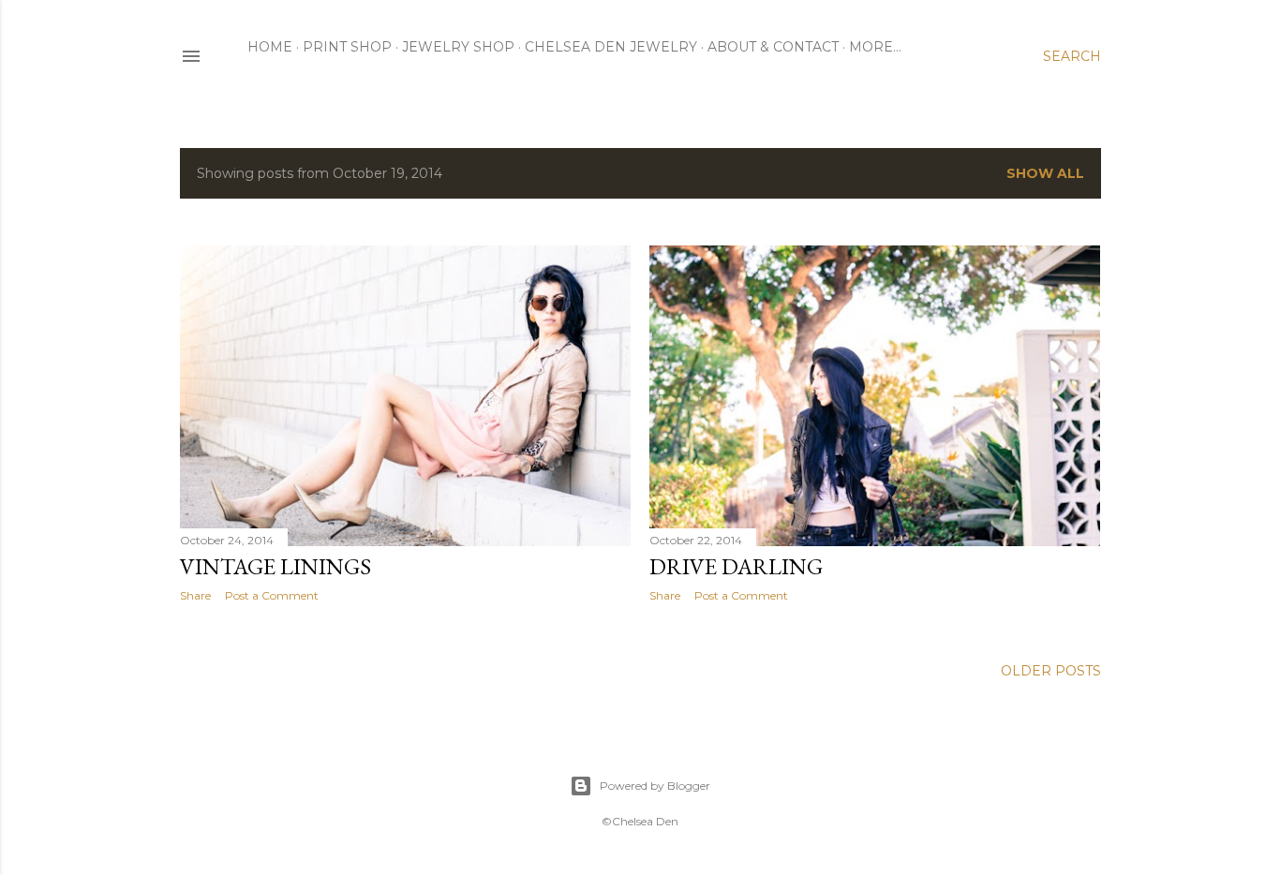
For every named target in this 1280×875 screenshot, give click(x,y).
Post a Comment (272, 595)
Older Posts (1051, 670)
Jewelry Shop (458, 46)
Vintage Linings (275, 566)
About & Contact (773, 46)
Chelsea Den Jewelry (611, 46)
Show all (1045, 173)
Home (269, 46)
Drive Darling (736, 566)
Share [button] (195, 595)
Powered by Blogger (655, 786)
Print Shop (347, 46)
